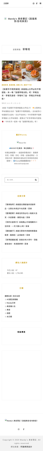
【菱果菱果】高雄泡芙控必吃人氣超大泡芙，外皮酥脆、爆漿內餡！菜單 (21, 215)
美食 (8, 310)
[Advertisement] (21, 375)
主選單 (6, 3)
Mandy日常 (11, 303)
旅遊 (8, 313)
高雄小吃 (19, 85)
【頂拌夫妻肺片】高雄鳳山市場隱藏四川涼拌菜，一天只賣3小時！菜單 (21, 224)
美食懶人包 (11, 306)
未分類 (9, 317)
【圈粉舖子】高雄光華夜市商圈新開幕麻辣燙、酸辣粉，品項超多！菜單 (21, 233)
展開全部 (8, 296)
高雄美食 (5, 85)
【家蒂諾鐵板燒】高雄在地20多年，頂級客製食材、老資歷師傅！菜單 (21, 242)
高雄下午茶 (28, 85)
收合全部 (16, 296)
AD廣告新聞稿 (12, 299)
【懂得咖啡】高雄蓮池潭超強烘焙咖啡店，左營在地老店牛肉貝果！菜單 (20, 206)
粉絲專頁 (22, 332)
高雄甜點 (12, 85)
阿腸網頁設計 (26, 447)
